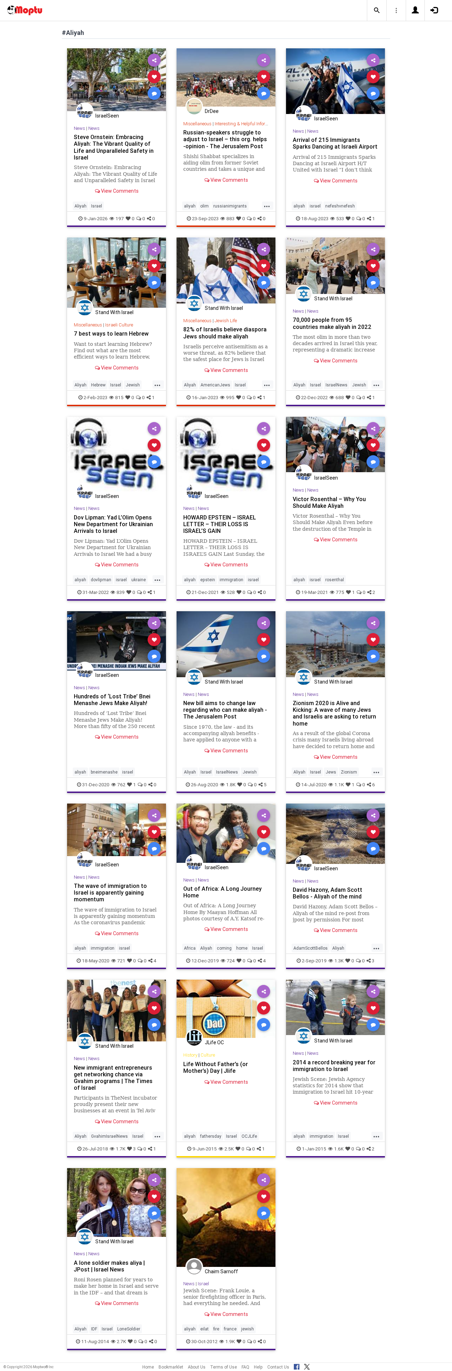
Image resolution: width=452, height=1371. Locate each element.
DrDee (212, 111)
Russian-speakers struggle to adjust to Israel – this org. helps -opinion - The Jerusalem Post (225, 139)
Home (148, 1367)
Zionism (349, 772)
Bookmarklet (171, 1367)
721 (121, 960)
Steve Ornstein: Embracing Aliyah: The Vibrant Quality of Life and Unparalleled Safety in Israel (114, 147)
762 (121, 784)
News (79, 128)
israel (315, 206)
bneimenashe (104, 772)
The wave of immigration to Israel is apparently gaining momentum (110, 892)
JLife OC (214, 1042)
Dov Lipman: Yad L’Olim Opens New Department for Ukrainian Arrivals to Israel (113, 524)
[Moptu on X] (307, 1366)
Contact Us (278, 1367)
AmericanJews (215, 384)
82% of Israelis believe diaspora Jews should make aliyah (225, 332)
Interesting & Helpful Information (247, 124)
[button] (377, 11)
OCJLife (249, 1136)
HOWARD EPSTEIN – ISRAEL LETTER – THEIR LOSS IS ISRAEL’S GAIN (219, 524)
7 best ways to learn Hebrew (111, 333)
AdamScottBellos (310, 948)
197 (119, 218)
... (267, 205)
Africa (190, 948)
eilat (204, 1328)
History (190, 1055)
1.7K (120, 1148)
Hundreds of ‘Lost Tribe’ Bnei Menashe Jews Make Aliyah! (112, 699)
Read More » (116, 79)
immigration (231, 579)
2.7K (121, 1341)
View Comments (119, 191)
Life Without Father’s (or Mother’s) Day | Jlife (215, 1067)
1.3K (339, 960)
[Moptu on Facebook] (296, 1366)
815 (119, 397)
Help (258, 1367)
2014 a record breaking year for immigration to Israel (334, 1065)
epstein (207, 579)
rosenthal (334, 579)
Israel (96, 206)
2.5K (229, 1148)
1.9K (230, 1341)
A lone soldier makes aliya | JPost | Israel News (109, 1266)
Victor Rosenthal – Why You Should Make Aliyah (329, 502)
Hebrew (98, 384)
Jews (331, 772)
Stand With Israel (114, 312)
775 (340, 592)
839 (121, 592)
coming (224, 948)
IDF (94, 1328)
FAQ (245, 1367)
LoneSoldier (128, 1328)
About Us (197, 1367)
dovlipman (101, 579)
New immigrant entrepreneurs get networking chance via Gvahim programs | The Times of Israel (113, 1077)
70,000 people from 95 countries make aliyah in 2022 (332, 323)
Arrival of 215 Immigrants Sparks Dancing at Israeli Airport (335, 143)
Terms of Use (223, 1367)
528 (231, 592)
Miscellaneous (197, 124)
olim (204, 206)
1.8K (231, 784)
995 (230, 397)
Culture (208, 1055)
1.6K (339, 1148)
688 (339, 397)
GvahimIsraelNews (109, 1136)
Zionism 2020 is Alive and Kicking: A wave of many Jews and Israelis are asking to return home (334, 713)
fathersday (210, 1136)
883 (230, 218)
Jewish (133, 384)
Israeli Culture (119, 325)
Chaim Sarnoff (221, 1271)
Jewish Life (226, 321)
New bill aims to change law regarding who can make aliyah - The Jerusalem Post (225, 709)
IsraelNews (336, 384)
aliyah (190, 206)
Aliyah (81, 206)
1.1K (339, 784)
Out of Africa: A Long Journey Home (222, 892)
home (242, 948)
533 (340, 218)
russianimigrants (230, 206)
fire (216, 1328)
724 (231, 960)
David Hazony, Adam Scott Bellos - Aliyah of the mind (327, 893)
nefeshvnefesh (340, 206)
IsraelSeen (107, 116)
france (230, 1328)
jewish (247, 1328)
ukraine (138, 579)
